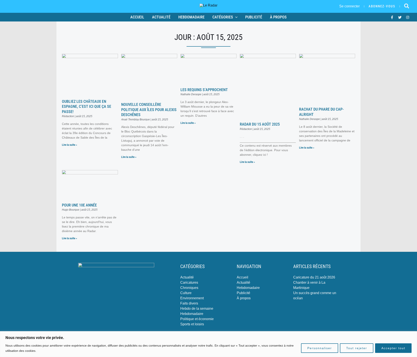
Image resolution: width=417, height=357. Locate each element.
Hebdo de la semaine (196, 308)
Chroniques (189, 288)
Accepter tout (393, 348)
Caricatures (189, 282)
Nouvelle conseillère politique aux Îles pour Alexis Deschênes (149, 109)
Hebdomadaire (191, 17)
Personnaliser (319, 348)
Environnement (192, 298)
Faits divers (189, 303)
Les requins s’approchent (204, 89)
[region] (208, 344)
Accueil (137, 17)
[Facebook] (392, 17)
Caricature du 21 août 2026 (314, 277)
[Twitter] (400, 17)
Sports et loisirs (192, 324)
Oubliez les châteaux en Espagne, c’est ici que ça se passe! (86, 106)
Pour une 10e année (79, 205)
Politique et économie (197, 319)
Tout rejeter (356, 348)
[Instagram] (407, 17)
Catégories (222, 17)
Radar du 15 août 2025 (260, 124)
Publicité (253, 17)
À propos (278, 17)
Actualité (161, 17)
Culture (186, 293)
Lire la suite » (69, 144)
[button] (382, 6)
